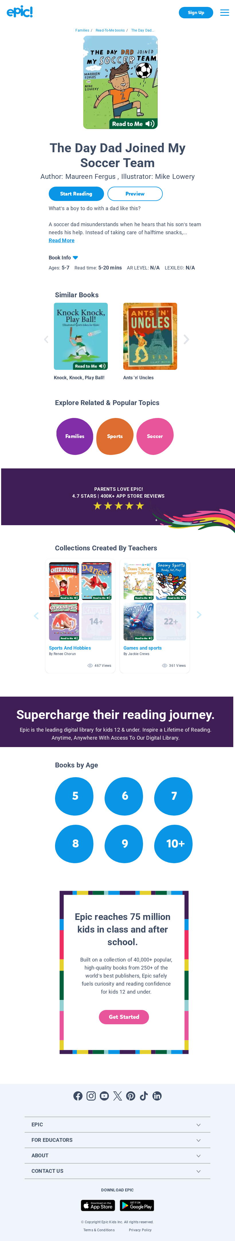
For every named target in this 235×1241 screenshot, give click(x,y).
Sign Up (196, 12)
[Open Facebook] (78, 1096)
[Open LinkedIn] (157, 1096)
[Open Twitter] (117, 1096)
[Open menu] (225, 12)
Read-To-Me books (110, 30)
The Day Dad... (142, 30)
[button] (80, 615)
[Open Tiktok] (143, 1096)
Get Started (124, 1017)
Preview (135, 193)
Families (82, 30)
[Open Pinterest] (130, 1096)
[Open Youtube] (104, 1096)
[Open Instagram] (91, 1096)
